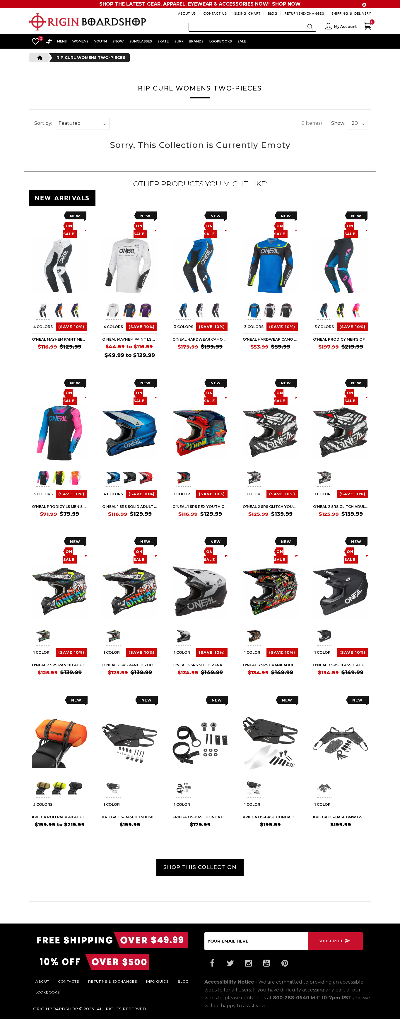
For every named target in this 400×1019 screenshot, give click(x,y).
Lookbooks (47, 992)
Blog (272, 13)
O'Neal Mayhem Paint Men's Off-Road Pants (59, 339)
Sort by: (43, 123)
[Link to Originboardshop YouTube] (266, 963)
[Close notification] (364, 5)
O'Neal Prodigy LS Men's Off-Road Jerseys (59, 506)
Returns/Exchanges (304, 13)
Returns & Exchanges (112, 981)
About (42, 981)
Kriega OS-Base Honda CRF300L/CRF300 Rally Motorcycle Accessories (200, 817)
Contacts (68, 981)
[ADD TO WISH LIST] (36, 217)
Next (84, 312)
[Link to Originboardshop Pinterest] (284, 963)
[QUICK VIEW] (58, 217)
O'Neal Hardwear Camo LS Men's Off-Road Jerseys (270, 339)
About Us (187, 13)
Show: (338, 123)
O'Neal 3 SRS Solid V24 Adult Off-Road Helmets (200, 665)
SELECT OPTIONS (69, 359)
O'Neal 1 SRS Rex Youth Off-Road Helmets (200, 506)
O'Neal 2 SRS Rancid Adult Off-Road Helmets (59, 665)
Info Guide (157, 981)
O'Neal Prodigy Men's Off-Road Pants (340, 339)
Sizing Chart (247, 13)
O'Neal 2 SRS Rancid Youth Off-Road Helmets (129, 665)
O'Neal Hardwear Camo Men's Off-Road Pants (200, 339)
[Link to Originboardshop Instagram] (248, 963)
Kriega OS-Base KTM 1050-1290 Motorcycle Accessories (129, 817)
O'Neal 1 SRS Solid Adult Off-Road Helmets (129, 506)
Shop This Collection (200, 867)
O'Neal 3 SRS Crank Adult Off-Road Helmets (270, 665)
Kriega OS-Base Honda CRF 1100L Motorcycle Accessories (270, 817)
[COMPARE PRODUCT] (48, 217)
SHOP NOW (286, 4)
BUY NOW (146, 836)
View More (345, 196)
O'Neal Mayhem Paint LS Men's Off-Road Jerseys (129, 339)
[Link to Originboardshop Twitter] (230, 963)
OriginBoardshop (55, 1008)
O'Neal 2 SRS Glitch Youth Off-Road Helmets (270, 506)
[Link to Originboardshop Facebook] (212, 963)
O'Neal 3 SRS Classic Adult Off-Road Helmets (340, 665)
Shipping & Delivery (351, 13)
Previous (31, 312)
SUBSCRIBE (331, 941)
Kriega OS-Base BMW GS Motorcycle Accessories (340, 817)
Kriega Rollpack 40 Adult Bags (59, 817)
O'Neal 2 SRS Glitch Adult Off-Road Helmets (340, 506)
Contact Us (215, 13)
